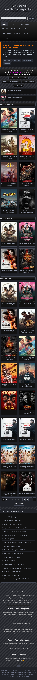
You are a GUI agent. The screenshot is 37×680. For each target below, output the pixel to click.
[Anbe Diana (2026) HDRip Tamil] (27, 464)
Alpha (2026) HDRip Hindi (12, 517)
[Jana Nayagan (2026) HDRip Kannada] (9, 155)
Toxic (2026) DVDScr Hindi (12, 575)
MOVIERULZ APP (6, 670)
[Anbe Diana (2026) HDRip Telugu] (9, 464)
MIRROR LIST (17, 670)
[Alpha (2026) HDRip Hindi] (3, 93)
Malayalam (22, 29)
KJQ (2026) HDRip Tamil (11, 539)
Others (26, 33)
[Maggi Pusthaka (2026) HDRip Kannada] (9, 209)
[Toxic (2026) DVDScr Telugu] (27, 491)
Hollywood (6, 33)
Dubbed (17, 33)
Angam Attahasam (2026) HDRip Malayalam (17, 528)
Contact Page (26, 660)
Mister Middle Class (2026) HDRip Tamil (16, 579)
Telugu (5, 29)
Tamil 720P (18, 85)
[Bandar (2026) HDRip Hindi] (3, 100)
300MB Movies (29, 81)
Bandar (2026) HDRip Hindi (12, 520)
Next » (21, 503)
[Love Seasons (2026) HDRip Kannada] (9, 127)
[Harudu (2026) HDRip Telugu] (9, 268)
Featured (13, 24)
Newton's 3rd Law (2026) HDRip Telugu (16, 550)
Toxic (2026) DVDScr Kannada (13, 553)
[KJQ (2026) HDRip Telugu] (9, 410)
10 (30, 499)
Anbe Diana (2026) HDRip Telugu (14, 560)
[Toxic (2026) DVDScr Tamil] (27, 437)
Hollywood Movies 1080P (18, 78)
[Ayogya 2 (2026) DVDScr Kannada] (27, 155)
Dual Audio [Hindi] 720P (11, 81)
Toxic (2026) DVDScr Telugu (12, 571)
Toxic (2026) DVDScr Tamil (12, 557)
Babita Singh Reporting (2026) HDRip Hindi (17, 542)
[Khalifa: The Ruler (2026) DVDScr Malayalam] (9, 491)
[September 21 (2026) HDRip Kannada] (9, 182)
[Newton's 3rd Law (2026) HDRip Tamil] (27, 268)
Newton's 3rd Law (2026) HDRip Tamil (15, 531)
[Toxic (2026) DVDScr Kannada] (27, 127)
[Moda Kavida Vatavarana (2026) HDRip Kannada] (27, 209)
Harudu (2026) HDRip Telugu (13, 524)
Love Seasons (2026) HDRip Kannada (16, 535)
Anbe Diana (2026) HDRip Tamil (14, 564)
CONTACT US (32, 670)
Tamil (13, 29)
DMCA (24, 670)
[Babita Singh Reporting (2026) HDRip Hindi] (27, 383)
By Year (5, 38)
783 (16, 503)
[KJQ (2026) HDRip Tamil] (9, 383)
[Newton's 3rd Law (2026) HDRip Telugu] (27, 410)
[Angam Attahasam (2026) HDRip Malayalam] (27, 329)
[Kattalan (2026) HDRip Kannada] (27, 182)
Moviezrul (19, 6)
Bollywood (24, 24)
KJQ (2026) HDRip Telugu (12, 546)
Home (4, 24)
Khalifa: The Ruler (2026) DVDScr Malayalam (18, 568)
